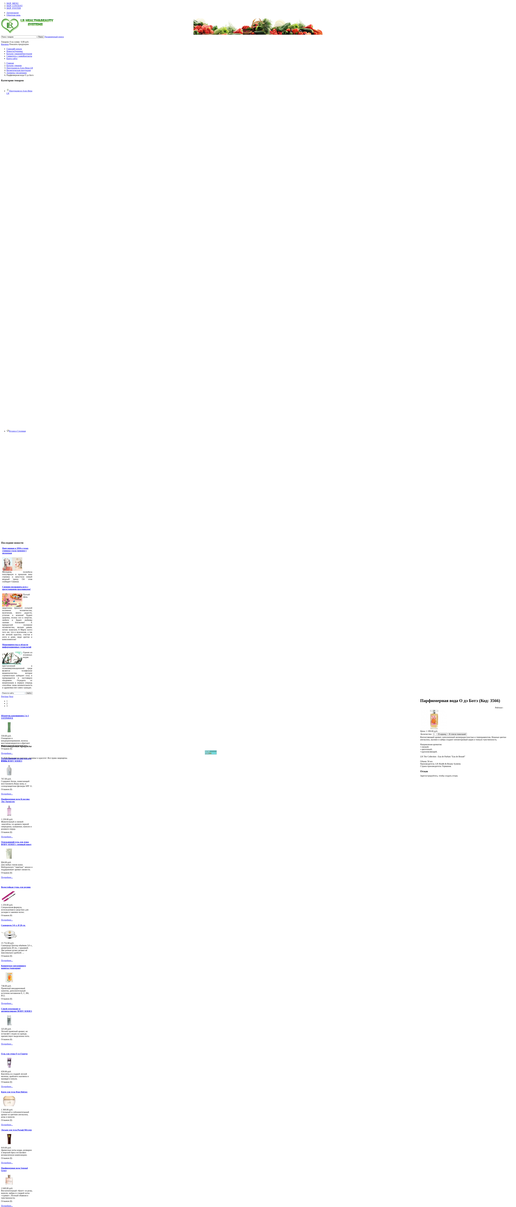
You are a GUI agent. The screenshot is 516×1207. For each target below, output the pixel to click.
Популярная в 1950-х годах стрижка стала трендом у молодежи (15, 550)
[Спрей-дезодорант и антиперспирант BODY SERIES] (9, 1024)
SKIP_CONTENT (14, 6)
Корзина (5, 44)
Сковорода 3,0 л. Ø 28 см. (13, 925)
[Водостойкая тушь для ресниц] (9, 900)
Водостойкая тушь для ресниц (16, 887)
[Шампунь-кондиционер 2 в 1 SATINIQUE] (9, 731)
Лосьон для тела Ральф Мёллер (16, 1130)
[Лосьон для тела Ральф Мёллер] (9, 1143)
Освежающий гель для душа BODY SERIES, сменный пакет (16, 843)
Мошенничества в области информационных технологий (16, 645)
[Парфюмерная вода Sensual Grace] (9, 1184)
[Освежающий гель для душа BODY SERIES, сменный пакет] (9, 858)
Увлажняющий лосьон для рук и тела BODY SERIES (16, 759)
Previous (4, 696)
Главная (10, 63)
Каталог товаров (14, 65)
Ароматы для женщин (16, 73)
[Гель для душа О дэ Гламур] (9, 1067)
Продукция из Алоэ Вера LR (19, 68)
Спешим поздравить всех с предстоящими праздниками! (16, 588)
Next (11, 696)
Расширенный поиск (54, 37)
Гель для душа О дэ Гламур (14, 1054)
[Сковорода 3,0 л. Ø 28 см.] (9, 939)
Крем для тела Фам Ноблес (14, 1092)
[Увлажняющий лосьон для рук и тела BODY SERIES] (9, 774)
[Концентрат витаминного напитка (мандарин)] (9, 981)
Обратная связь (13, 15)
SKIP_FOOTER (13, 8)
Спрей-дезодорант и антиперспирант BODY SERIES (16, 1010)
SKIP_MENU (12, 3)
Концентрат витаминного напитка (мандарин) (13, 967)
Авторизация (12, 13)
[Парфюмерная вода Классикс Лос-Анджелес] (9, 815)
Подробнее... (7, 753)
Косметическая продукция (18, 70)
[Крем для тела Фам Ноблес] (9, 1105)
